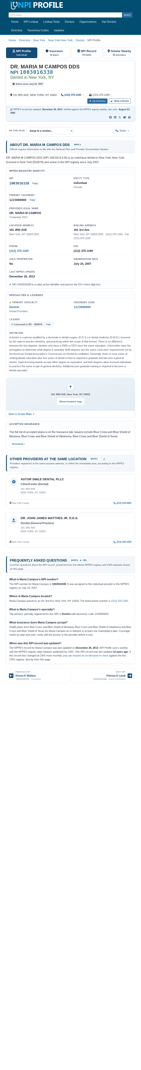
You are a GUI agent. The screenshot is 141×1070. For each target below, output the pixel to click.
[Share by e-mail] (124, 117)
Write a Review (121, 101)
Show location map (70, 401)
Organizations (87, 21)
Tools (123, 130)
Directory (16, 30)
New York (39, 40)
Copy (35, 183)
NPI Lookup (31, 21)
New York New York (60, 40)
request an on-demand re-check (91, 655)
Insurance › (18, 443)
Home (15, 21)
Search (127, 15)
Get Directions (99, 101)
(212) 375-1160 (72, 95)
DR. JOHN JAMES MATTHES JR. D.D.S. (49, 518)
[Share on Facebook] (110, 117)
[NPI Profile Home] (36, 5)
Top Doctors (109, 21)
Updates (59, 30)
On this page (17, 130)
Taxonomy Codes (38, 30)
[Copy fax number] (111, 95)
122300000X (82, 307)
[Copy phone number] (83, 95)
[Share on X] (119, 117)
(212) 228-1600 (124, 542)
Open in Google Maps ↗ (21, 414)
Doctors (69, 21)
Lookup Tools (51, 21)
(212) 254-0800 (124, 503)
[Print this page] (129, 117)
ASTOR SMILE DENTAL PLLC (42, 479)
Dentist (80, 40)
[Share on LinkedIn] (115, 117)
